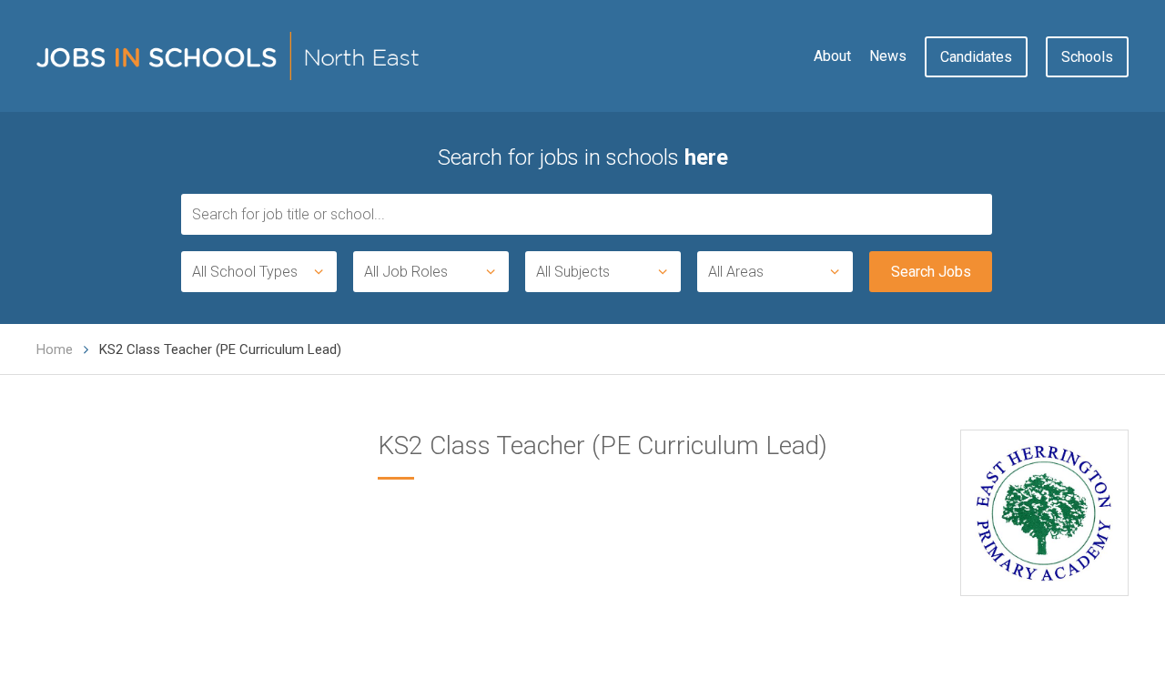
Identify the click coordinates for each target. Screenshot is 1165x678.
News (888, 56)
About (832, 56)
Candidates (976, 57)
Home (54, 349)
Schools (1087, 57)
